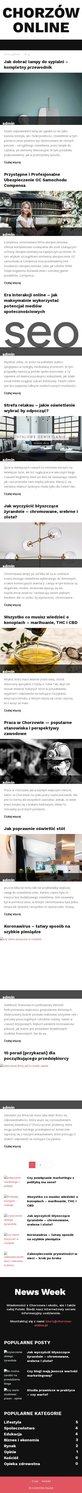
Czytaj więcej (12, 162)
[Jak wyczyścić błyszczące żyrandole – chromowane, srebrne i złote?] (41, 545)
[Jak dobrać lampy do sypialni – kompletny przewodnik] (41, 99)
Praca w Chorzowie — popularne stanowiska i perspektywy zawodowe (38, 728)
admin (8, 123)
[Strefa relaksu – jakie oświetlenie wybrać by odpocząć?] (41, 438)
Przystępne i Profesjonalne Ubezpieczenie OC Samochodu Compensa (35, 180)
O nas (35, 1481)
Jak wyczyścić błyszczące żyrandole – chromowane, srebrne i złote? (41, 511)
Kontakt (46, 1481)
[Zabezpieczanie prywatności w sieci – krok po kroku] (14, 1259)
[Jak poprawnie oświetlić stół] (41, 857)
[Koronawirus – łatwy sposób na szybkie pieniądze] (41, 968)
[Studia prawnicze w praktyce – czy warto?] (14, 1395)
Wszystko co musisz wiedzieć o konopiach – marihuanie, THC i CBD (52, 1201)
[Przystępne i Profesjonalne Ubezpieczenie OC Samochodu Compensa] (41, 213)
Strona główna (12, 54)
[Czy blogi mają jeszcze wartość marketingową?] (14, 1377)
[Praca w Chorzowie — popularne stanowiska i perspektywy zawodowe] (41, 761)
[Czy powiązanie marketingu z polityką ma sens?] (14, 1183)
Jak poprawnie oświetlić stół (34, 828)
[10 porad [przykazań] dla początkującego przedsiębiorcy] (41, 1086)
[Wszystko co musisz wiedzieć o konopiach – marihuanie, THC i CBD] (41, 650)
